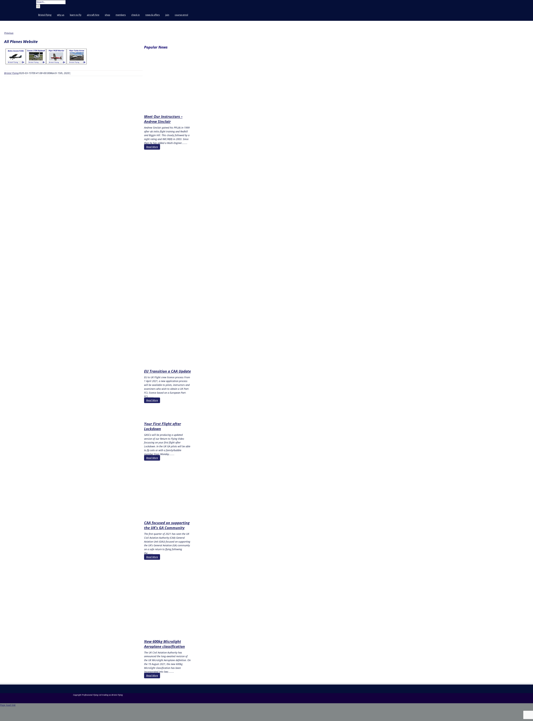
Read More (152, 146)
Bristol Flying (11, 73)
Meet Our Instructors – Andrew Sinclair (163, 119)
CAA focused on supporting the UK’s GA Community (167, 525)
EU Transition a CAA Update (167, 371)
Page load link (8, 705)
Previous (8, 33)
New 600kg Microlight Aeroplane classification (164, 644)
